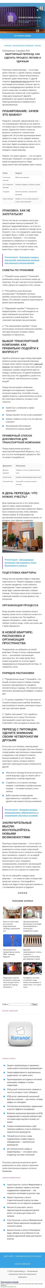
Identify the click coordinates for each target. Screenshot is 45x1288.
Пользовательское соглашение (28, 1256)
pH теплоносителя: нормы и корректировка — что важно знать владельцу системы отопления (22, 1152)
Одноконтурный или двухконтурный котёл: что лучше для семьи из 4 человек (23, 1213)
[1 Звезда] (19, 893)
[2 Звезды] (21, 893)
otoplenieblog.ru (29, 17)
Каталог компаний (22, 1264)
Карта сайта (9, 1256)
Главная (7, 46)
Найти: (5, 1004)
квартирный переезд (20, 81)
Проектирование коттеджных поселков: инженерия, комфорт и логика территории (24, 1082)
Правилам (7, 1171)
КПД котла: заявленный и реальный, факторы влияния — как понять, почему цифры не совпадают (25, 1099)
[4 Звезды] (24, 893)
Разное (38, 46)
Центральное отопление (23, 46)
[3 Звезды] (23, 893)
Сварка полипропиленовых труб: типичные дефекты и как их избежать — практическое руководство (25, 1129)
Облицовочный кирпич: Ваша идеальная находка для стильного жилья (24, 1223)
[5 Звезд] (26, 893)
